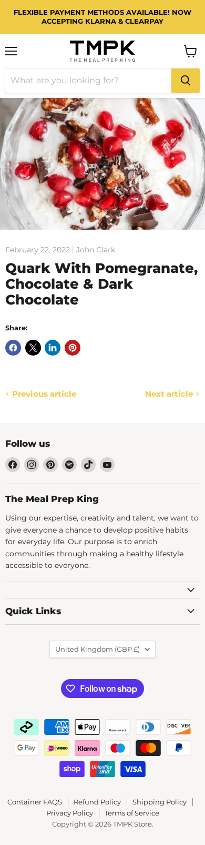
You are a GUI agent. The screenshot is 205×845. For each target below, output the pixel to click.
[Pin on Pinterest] (72, 348)
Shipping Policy (159, 802)
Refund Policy (97, 802)
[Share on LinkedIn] (52, 348)
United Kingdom (97, 649)
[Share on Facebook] (13, 348)
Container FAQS (34, 802)
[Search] (185, 80)
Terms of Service (132, 813)
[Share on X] (33, 348)
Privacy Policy (69, 813)
